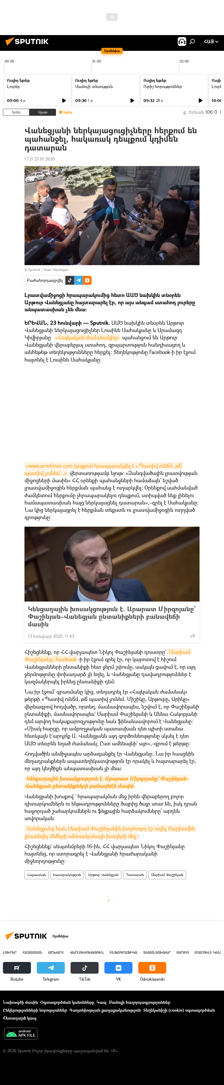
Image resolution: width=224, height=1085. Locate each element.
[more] (193, 636)
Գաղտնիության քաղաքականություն (105, 1010)
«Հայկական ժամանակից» (87, 337)
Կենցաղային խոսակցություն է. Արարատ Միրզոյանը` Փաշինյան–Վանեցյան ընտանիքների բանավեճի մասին (111, 616)
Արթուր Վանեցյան (103, 874)
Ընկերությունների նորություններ (35, 1010)
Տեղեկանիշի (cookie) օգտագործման (179, 1010)
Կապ (101, 1002)
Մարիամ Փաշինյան (167, 874)
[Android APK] (21, 1034)
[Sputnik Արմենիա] (28, 46)
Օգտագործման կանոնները (67, 1002)
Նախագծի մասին (20, 1002)
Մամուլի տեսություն (94, 86)
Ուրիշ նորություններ (163, 86)
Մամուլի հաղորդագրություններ (139, 1002)
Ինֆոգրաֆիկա (123, 952)
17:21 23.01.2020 (39, 159)
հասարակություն (67, 874)
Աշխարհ (56, 952)
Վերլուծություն (87, 952)
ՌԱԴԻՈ (182, 952)
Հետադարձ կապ (19, 1018)
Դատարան (135, 874)
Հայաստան (36, 874)
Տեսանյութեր (157, 952)
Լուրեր (13, 86)
